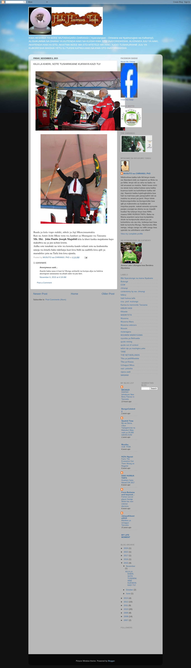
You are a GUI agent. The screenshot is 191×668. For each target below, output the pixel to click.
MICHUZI (125, 390)
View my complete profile (132, 234)
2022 (126, 552)
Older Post (108, 293)
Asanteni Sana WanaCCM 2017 (128, 481)
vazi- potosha (127, 368)
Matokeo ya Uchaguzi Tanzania (126, 522)
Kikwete (124, 312)
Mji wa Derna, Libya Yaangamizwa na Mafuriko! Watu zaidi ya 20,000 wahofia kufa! (128, 429)
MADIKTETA (126, 315)
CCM (123, 285)
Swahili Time (127, 421)
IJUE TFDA (126, 447)
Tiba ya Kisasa (127, 362)
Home (74, 293)
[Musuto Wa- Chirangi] (129, 97)
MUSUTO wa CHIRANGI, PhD (136, 173)
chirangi (124, 288)
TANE (123, 352)
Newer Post (40, 293)
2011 (126, 605)
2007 (126, 620)
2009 (126, 613)
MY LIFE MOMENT (125, 536)
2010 (126, 609)
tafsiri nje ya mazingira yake (133, 348)
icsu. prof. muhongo (129, 302)
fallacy (123, 295)
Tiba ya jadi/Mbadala (130, 358)
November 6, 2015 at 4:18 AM (53, 277)
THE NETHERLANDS (130, 355)
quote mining (126, 342)
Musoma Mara (127, 322)
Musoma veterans (129, 325)
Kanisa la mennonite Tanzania (134, 305)
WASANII (125, 375)
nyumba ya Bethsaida (130, 338)
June (128, 594)
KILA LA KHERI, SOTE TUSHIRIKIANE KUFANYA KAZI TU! (131, 578)
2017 (126, 556)
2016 (126, 559)
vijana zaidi (125, 372)
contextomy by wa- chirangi (133, 291)
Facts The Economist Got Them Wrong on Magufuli (127, 462)
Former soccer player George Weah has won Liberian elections (127, 501)
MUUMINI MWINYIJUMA (131, 335)
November (130, 566)
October (130, 590)
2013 (126, 598)
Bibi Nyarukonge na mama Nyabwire (137, 278)
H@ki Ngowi (127, 457)
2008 (126, 616)
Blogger (111, 661)
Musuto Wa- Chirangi (128, 61)
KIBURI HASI (126, 308)
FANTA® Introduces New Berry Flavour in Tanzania (127, 395)
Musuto (124, 328)
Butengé (124, 282)
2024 (126, 548)
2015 (126, 563)
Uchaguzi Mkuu (127, 365)
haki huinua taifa (128, 298)
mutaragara (126, 332)
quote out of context (129, 345)
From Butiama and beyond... (128, 493)
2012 (126, 602)
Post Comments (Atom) (55, 300)
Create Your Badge (127, 100)
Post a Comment (44, 283)
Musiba (124, 445)
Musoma (124, 318)
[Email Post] (86, 257)
